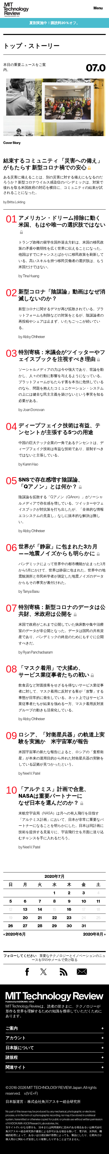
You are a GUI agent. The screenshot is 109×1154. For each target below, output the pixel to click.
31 (84, 925)
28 (40, 925)
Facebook (27, 975)
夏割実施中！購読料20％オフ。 (54, 23)
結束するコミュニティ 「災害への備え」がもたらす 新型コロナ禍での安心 (53, 164)
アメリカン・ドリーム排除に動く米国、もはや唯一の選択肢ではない (62, 221)
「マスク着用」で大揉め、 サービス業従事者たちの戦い (54, 671)
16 (69, 909)
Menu (98, 8)
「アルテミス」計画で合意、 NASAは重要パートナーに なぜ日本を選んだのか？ (54, 796)
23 (69, 917)
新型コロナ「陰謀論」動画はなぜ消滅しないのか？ (62, 295)
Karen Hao (30, 464)
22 (54, 917)
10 (84, 901)
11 (98, 901)
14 (40, 909)
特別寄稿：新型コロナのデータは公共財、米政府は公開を (62, 610)
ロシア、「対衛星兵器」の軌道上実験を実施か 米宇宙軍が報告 (62, 738)
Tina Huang (31, 276)
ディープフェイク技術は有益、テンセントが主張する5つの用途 (60, 428)
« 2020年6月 (14, 934)
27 (25, 925)
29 (54, 925)
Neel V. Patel (31, 773)
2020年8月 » (94, 934)
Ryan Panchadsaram (38, 652)
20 (25, 917)
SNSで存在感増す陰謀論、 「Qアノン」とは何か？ (51, 483)
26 (10, 925)
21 (40, 917)
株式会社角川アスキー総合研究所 (54, 1102)
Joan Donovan (33, 410)
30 (69, 925)
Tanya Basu (31, 591)
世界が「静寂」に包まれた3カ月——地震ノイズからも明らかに (58, 550)
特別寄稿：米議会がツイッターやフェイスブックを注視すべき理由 (62, 355)
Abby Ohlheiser (34, 337)
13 (25, 909)
